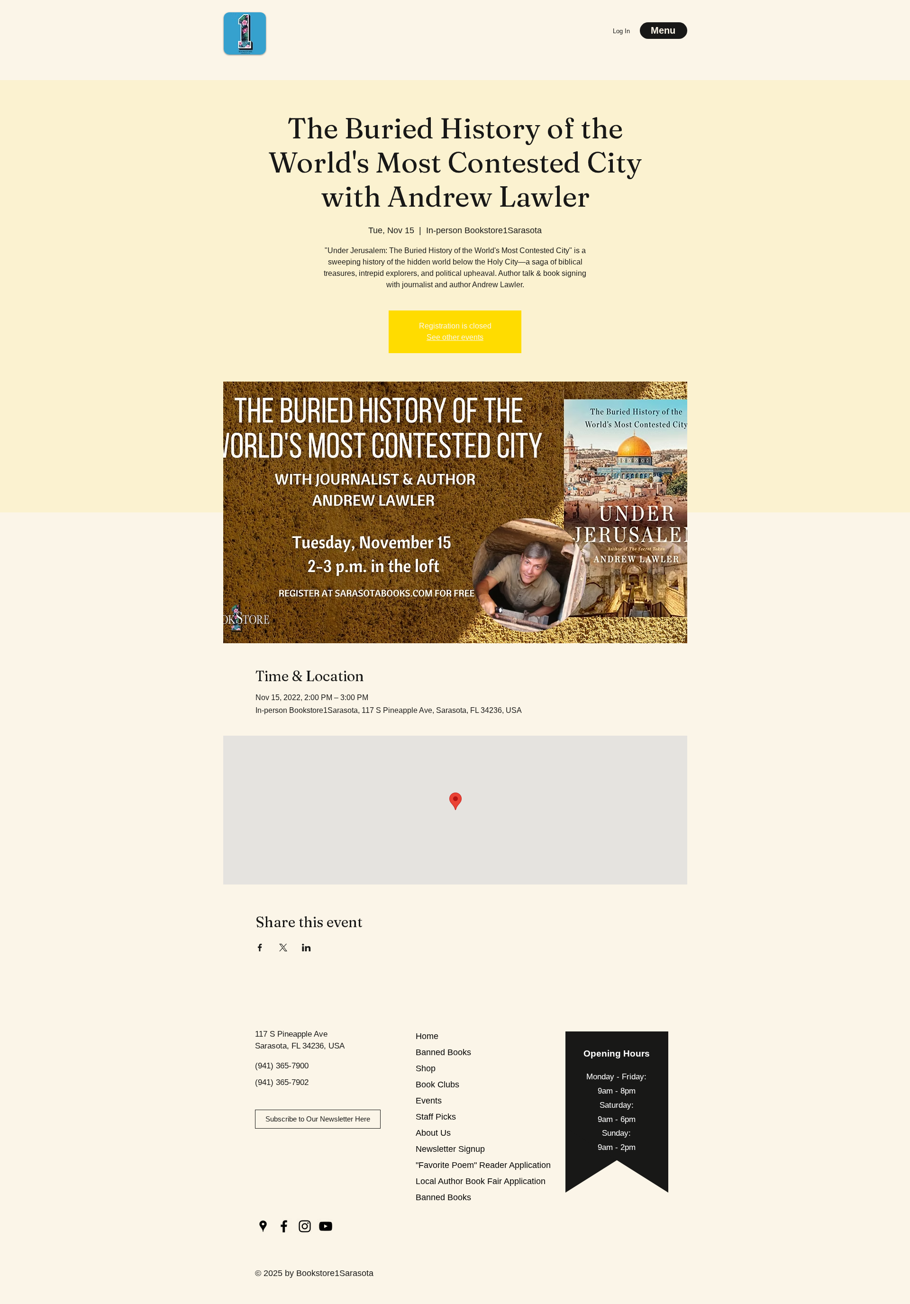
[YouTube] (326, 1226)
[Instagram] (305, 1226)
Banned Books (443, 1052)
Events (429, 1100)
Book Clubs (437, 1084)
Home (427, 1036)
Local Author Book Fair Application (449, 1181)
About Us (433, 1133)
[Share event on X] (283, 947)
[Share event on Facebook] (259, 947)
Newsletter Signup (449, 1149)
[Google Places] (263, 1226)
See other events (455, 337)
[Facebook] (284, 1226)
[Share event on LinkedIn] (306, 947)
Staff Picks (436, 1117)
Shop (426, 1068)
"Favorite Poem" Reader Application (449, 1165)
